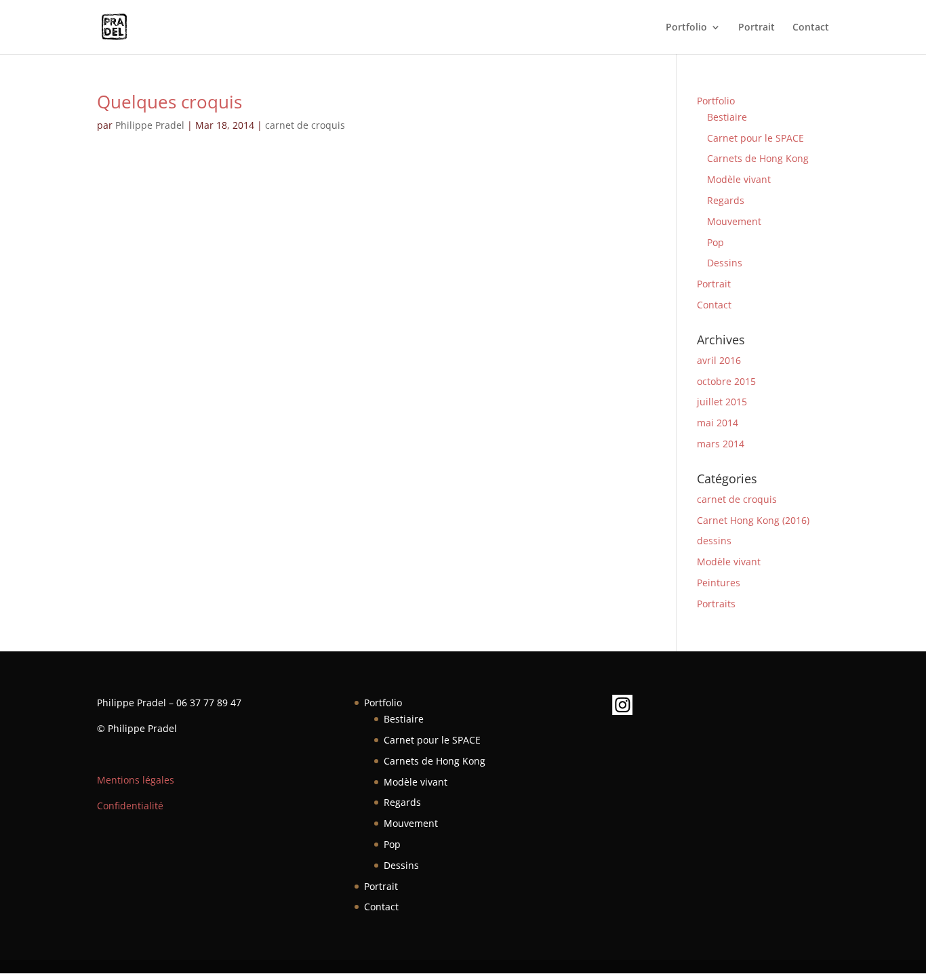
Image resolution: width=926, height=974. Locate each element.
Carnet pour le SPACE (755, 137)
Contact (810, 27)
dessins (714, 540)
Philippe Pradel (149, 125)
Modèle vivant (739, 179)
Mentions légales (135, 779)
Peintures (718, 582)
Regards (725, 200)
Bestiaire (727, 116)
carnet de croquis (305, 125)
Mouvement (734, 221)
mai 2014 (717, 422)
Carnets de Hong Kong (758, 158)
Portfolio (686, 27)
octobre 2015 (726, 381)
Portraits (716, 603)
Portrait (756, 27)
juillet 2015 (722, 401)
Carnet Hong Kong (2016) (753, 520)
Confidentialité (130, 805)
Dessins (724, 262)
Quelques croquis (169, 101)
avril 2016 (719, 360)
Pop (715, 242)
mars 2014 (720, 443)
